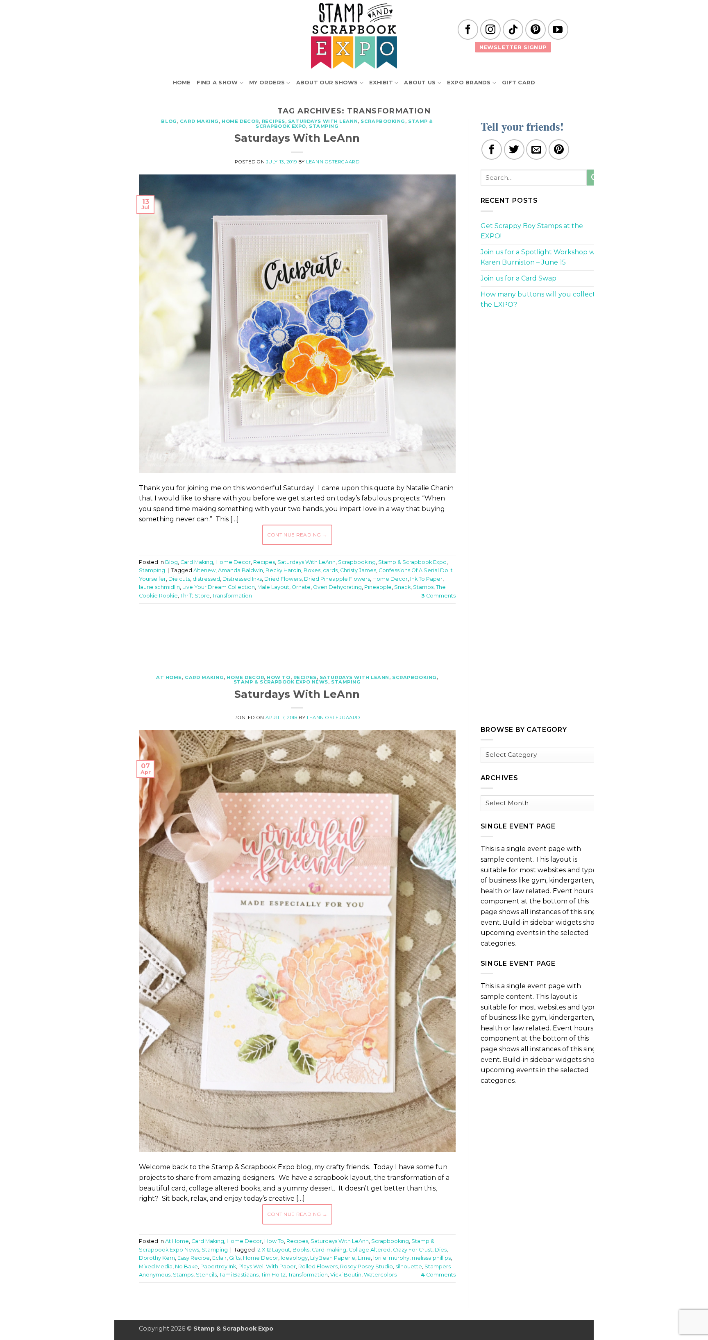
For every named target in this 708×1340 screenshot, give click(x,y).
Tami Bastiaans (239, 1275)
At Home (169, 677)
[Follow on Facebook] (468, 29)
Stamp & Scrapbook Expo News (281, 682)
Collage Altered (369, 1250)
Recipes (273, 121)
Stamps (423, 587)
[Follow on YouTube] (558, 29)
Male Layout (273, 587)
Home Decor (240, 121)
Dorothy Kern (157, 1258)
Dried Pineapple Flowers (337, 579)
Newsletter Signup (513, 47)
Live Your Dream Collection (218, 587)
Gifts (235, 1258)
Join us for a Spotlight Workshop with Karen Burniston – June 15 (542, 257)
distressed (206, 579)
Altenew (204, 570)
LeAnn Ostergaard (332, 162)
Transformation (232, 596)
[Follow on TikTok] (513, 29)
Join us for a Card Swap (518, 278)
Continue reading (297, 535)
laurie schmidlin (159, 587)
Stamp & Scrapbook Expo (412, 562)
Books (301, 1250)
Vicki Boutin (345, 1275)
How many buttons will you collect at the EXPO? (542, 299)
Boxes (312, 570)
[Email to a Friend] (536, 149)
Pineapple (378, 587)
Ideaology (294, 1258)
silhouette (408, 1266)
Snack (402, 587)
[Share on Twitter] (514, 149)
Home (182, 82)
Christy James (358, 570)
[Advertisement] (297, 634)
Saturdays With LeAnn (323, 121)
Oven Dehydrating (337, 587)
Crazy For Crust (412, 1250)
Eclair (219, 1258)
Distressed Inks (242, 579)
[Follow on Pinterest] (535, 29)
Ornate (301, 587)
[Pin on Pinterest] (559, 149)
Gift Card (518, 82)
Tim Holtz (273, 1275)
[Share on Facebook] (491, 149)
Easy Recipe (193, 1258)
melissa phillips (431, 1258)
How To (278, 677)
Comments (438, 596)
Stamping (323, 126)
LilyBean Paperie (332, 1258)
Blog (169, 121)
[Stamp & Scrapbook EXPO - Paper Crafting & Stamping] (354, 36)
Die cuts (179, 579)
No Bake (186, 1266)
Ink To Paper (426, 579)
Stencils (206, 1275)
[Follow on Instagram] (490, 29)
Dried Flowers (283, 579)
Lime (364, 1258)
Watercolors (380, 1275)
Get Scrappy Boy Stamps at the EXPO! (532, 231)
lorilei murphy (391, 1258)
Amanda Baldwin (240, 570)
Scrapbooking (383, 121)
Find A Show (217, 82)
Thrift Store (195, 596)
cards (330, 570)
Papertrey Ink (218, 1266)
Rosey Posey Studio (366, 1266)
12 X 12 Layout (273, 1250)
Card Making (199, 121)
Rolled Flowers (318, 1266)
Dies (441, 1250)
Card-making (329, 1250)
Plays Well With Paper (267, 1266)
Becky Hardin (283, 570)
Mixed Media (155, 1266)
